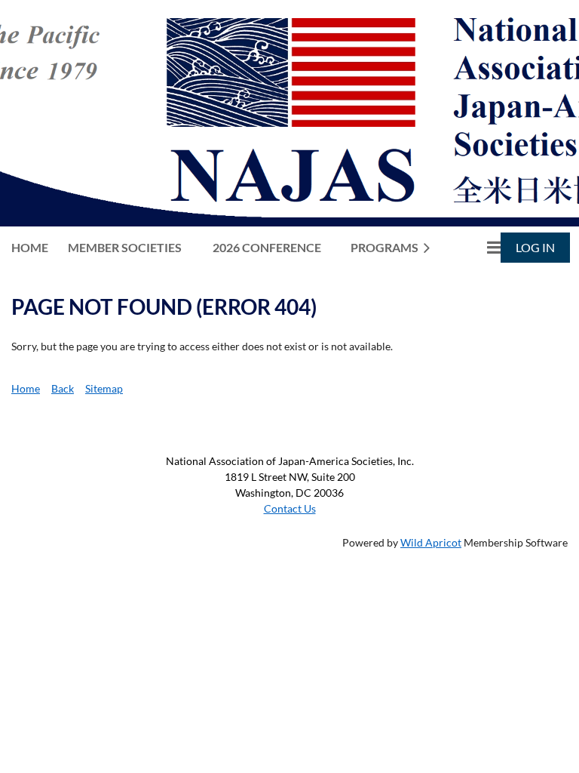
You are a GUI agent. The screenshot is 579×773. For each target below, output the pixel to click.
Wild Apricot (430, 542)
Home (25, 388)
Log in (535, 247)
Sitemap (104, 388)
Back (62, 388)
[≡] (478, 247)
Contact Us (290, 508)
